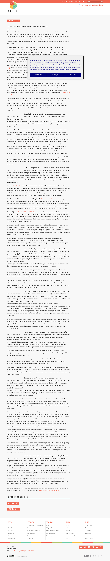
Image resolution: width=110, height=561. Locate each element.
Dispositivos (50, 528)
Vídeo (67, 538)
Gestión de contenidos (52, 530)
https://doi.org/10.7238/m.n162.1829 (49, 490)
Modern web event (79, 2)
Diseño (10, 522)
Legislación (88, 533)
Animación (69, 525)
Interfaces (11, 533)
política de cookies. (70, 69)
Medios (68, 522)
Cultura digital (89, 525)
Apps (47, 525)
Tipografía (11, 536)
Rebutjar (55, 75)
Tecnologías (50, 522)
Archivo (71, 2)
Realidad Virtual (70, 536)
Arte (28, 528)
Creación (10, 528)
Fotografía (69, 530)
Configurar (72, 75)
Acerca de (64, 2)
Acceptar (38, 75)
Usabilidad (30, 538)
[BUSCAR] (101, 2)
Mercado (87, 536)
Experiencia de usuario (33, 530)
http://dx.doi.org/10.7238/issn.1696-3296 (22, 551)
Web (47, 538)
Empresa (87, 528)
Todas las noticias (14, 21)
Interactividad (31, 533)
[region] (56, 67)
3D (8, 525)
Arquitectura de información (35, 525)
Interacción (31, 522)
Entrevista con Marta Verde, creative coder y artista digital (27, 26)
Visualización (11, 538)
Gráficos (10, 530)
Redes (87, 522)
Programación (50, 533)
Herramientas (70, 533)
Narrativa (30, 536)
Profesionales (89, 538)
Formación (88, 530)
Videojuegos (50, 536)
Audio (67, 528)
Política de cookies (21, 556)
